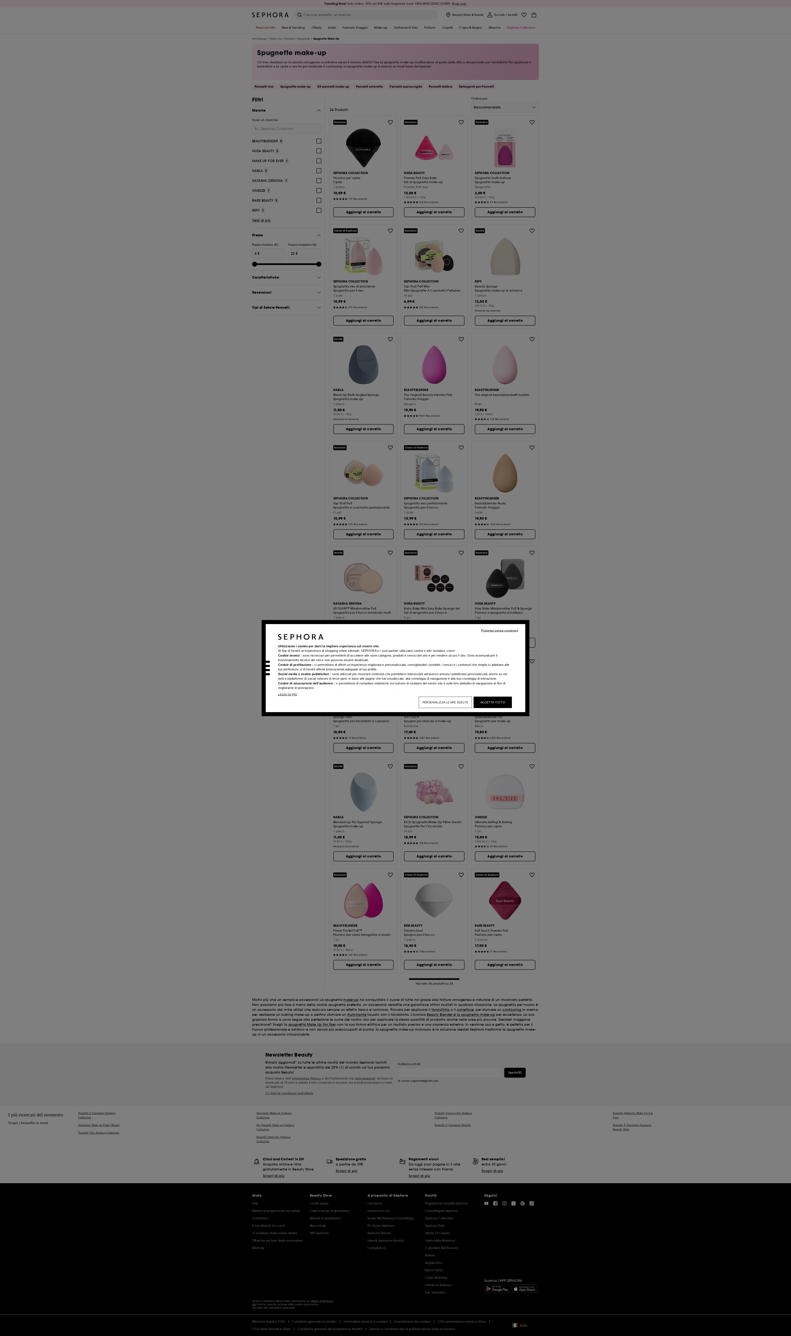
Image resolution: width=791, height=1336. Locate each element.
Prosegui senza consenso (499, 630)
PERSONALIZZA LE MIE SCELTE (445, 702)
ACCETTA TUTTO (492, 702)
